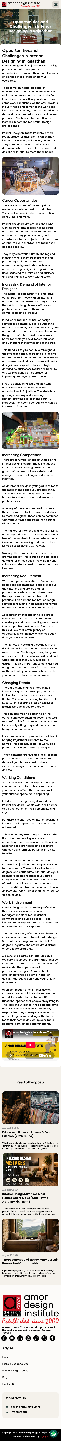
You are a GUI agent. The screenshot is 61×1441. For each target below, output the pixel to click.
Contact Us (8, 1383)
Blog (5, 1377)
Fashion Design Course (15, 1363)
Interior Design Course (15, 1370)
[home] (21, 4)
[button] (55, 4)
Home (5, 1356)
